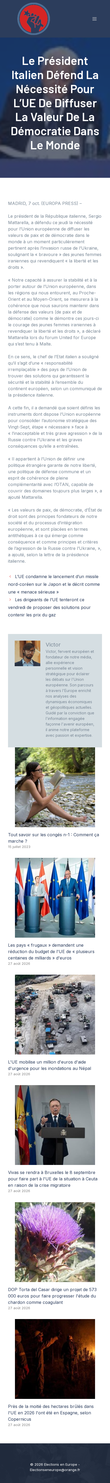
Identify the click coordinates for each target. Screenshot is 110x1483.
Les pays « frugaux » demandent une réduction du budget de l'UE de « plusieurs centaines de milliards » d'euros (51, 951)
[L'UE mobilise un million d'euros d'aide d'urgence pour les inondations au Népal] (55, 1051)
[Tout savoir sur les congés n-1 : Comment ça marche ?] (55, 824)
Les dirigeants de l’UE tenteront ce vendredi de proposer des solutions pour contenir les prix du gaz (49, 607)
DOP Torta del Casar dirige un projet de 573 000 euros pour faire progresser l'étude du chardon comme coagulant (52, 1296)
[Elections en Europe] (34, 18)
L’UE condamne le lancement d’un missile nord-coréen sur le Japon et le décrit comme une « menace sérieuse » (54, 584)
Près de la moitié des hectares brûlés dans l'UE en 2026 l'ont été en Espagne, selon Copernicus (51, 1413)
